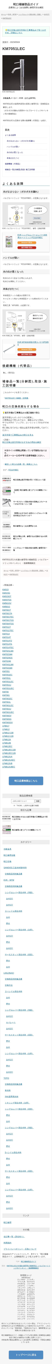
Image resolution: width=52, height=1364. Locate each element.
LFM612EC (7, 746)
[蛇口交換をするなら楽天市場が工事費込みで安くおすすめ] (26, 822)
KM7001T (6, 610)
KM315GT (6, 596)
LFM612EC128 (9, 753)
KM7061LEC (8, 706)
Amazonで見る (26, 242)
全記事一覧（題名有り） (14, 1237)
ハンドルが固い (13, 147)
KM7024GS (7, 658)
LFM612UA (7, 757)
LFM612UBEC (8, 767)
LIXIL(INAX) (9, 973)
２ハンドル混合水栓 (13, 911)
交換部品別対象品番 (13, 874)
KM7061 (6, 695)
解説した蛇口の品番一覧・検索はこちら (21, 464)
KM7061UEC (8, 712)
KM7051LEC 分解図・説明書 (16, 398)
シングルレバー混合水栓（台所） (19, 930)
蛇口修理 (7, 1222)
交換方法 (9, 985)
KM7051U (6, 685)
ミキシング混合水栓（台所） (17, 1103)
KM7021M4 (7, 654)
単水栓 (8, 1090)
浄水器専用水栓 (11, 1097)
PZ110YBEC (13, 470)
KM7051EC (7, 675)
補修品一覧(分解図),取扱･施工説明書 (20, 169)
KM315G (6, 593)
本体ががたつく (13, 158)
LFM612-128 (7, 736)
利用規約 (7, 1243)
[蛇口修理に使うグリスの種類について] (22, 834)
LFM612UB (7, 763)
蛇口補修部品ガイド (26, 4)
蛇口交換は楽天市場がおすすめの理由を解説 (21, 442)
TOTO (6, 1078)
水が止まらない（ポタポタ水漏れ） (21, 141)
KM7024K (6, 661)
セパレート (11, 1022)
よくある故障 (10, 135)
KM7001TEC (8, 617)
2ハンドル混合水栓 (13, 1152)
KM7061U (6, 709)
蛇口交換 (7, 861)
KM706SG (6, 719)
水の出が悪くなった (15, 152)
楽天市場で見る (26, 247)
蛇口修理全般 (9, 855)
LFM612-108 (7, 733)
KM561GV (6, 603)
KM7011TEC (8, 631)
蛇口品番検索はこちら (26, 780)
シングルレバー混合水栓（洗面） (19, 892)
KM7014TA (7, 644)
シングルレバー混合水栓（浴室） (19, 1109)
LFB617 (5, 726)
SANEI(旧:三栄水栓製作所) (15, 868)
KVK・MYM (9, 880)
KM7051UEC (8, 688)
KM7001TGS (8, 620)
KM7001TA (7, 613)
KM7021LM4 (7, 651)
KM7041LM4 (7, 665)
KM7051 (6, 671)
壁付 (8, 924)
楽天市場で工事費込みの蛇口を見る (17, 435)
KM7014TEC (8, 648)
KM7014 (6, 634)
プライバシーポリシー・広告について (20, 1249)
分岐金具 (7, 849)
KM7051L (6, 678)
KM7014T (6, 637)
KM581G (6, 607)
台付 (8, 917)
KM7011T (6, 627)
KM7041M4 (7, 668)
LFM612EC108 (9, 750)
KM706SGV (7, 723)
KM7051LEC (8, 682)
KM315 (5, 590)
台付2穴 (9, 899)
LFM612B (6, 743)
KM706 (5, 692)
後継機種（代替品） (13, 164)
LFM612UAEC (8, 760)
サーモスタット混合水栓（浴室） (19, 955)
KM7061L (6, 702)
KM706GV (6, 716)
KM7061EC (7, 699)
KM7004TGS (8, 624)
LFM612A (6, 740)
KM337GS (6, 600)
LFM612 (6, 729)
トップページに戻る (26, 1355)
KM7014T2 (7, 641)
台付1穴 (9, 905)
